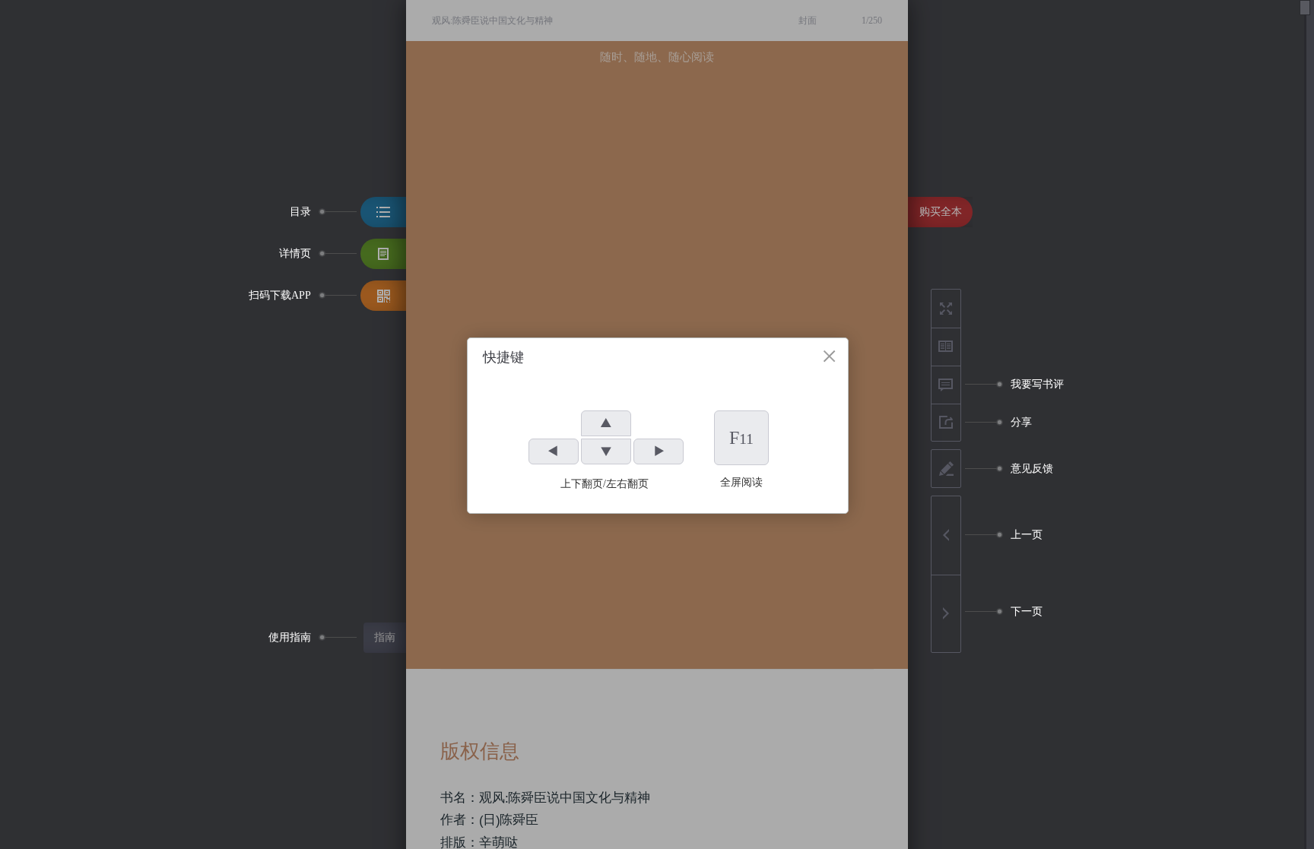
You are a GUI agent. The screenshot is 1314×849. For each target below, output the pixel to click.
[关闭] (829, 356)
